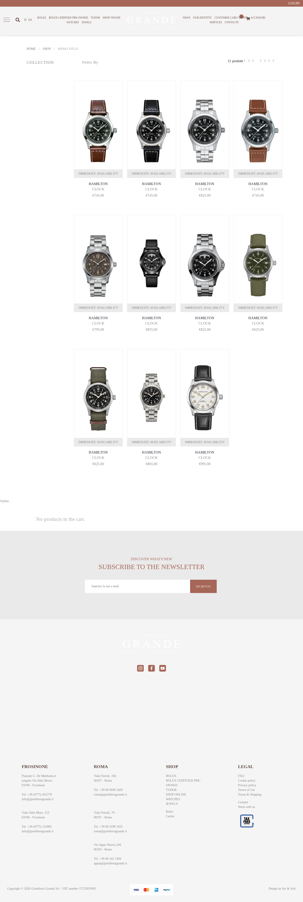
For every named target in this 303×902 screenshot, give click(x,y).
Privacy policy (247, 785)
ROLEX (41, 17)
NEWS (186, 17)
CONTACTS (232, 22)
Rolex (169, 811)
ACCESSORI (257, 17)
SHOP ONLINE (111, 17)
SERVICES (216, 22)
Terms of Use (246, 790)
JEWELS (86, 22)
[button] (95, 119)
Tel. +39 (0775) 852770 (37, 794)
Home (31, 48)
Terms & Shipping (249, 794)
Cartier (170, 816)
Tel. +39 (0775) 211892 (37, 826)
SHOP (47, 48)
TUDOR (95, 17)
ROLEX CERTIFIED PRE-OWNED (68, 17)
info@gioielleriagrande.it (37, 799)
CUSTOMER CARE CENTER (231, 17)
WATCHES (73, 22)
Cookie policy (247, 780)
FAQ (241, 776)
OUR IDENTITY (202, 17)
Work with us (246, 807)
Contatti (243, 802)
